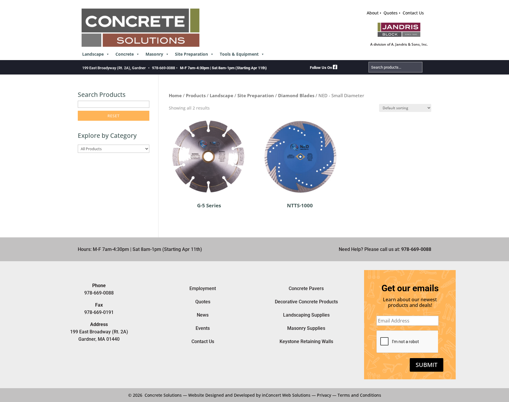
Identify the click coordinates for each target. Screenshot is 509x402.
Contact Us (413, 13)
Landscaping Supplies (306, 315)
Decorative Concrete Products (306, 302)
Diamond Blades (296, 95)
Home (175, 95)
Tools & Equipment (239, 54)
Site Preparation (191, 54)
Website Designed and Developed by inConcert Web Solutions (249, 395)
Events (203, 328)
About (373, 13)
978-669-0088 (163, 68)
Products (196, 95)
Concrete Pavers (306, 288)
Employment (202, 288)
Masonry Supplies (306, 328)
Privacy (324, 395)
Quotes (391, 13)
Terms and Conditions (359, 395)
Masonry (154, 54)
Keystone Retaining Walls (306, 341)
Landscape (93, 54)
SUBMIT (426, 365)
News (203, 315)
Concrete (124, 54)
